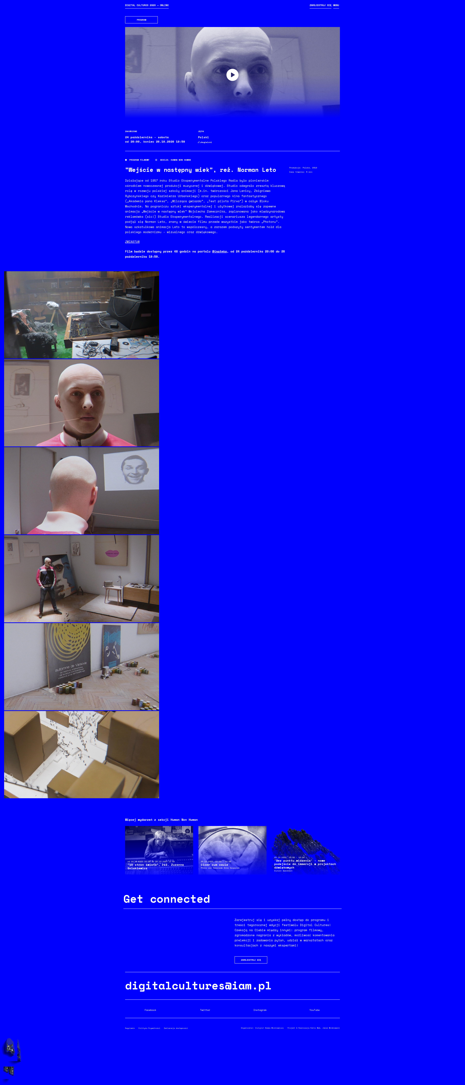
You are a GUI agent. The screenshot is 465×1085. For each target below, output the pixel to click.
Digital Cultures (147, 5)
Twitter (205, 1010)
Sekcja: (164, 160)
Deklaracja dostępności (176, 1028)
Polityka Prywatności (149, 1028)
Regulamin (130, 1028)
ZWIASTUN (132, 241)
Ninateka (219, 251)
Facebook (150, 1010)
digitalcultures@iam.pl (198, 985)
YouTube (315, 1010)
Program (141, 19)
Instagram (259, 1010)
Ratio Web (315, 1028)
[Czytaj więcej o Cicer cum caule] (232, 850)
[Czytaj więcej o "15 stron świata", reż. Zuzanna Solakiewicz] (159, 850)
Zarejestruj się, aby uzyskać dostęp (232, 75)
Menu (336, 5)
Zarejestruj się (320, 5)
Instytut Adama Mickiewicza (269, 1028)
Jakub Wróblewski (331, 1028)
